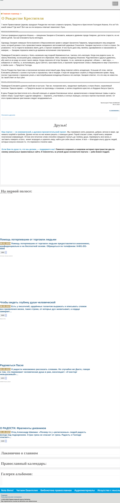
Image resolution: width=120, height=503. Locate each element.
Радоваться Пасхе (12, 365)
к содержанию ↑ (114, 110)
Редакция (4, 495)
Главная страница (11, 14)
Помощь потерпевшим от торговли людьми (28, 239)
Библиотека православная (56, 490)
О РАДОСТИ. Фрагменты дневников (23, 428)
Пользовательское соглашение (11, 497)
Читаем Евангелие (27, 490)
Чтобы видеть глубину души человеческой (27, 302)
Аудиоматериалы (84, 490)
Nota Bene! (7, 490)
